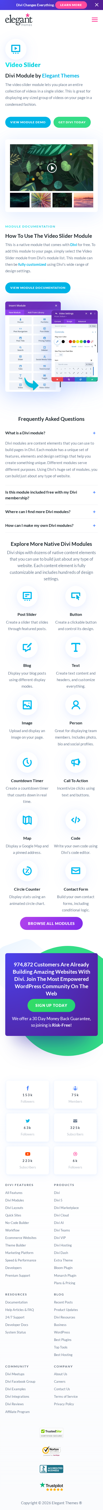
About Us (60, 1374)
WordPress (62, 1332)
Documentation (16, 1302)
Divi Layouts (14, 1208)
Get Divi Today (72, 122)
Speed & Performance (20, 1260)
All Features (13, 1193)
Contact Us (62, 1389)
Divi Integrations (17, 1396)
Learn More (71, 5)
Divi (73, 244)
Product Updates (66, 1310)
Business (60, 1325)
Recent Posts (63, 1302)
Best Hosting (63, 1355)
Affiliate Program (17, 1412)
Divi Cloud (61, 1215)
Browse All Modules (51, 923)
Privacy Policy (64, 1404)
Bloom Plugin (63, 1268)
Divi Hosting (63, 1245)
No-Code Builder (17, 1223)
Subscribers (75, 1131)
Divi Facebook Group (20, 1381)
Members (75, 1098)
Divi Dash (61, 1253)
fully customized (32, 264)
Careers (60, 1381)
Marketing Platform (19, 1253)
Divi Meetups (14, 1374)
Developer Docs (16, 1325)
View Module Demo (28, 122)
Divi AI (59, 1223)
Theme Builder (15, 1245)
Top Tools (61, 1347)
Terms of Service (66, 1396)
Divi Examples (15, 1389)
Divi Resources (64, 1317)
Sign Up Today (51, 1005)
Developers (13, 1268)
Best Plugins (63, 1340)
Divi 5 (58, 1200)
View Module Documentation (38, 288)
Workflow (12, 1230)
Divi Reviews (14, 1404)
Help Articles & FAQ (19, 1310)
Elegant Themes (60, 75)
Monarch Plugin (65, 1275)
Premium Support (17, 1275)
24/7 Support (14, 1317)
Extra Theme (63, 1260)
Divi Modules (14, 1200)
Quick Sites (13, 1215)
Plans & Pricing (64, 1283)
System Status (15, 1332)
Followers (27, 1098)
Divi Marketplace (66, 1208)
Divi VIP (60, 1238)
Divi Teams (62, 1230)
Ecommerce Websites (20, 1238)
